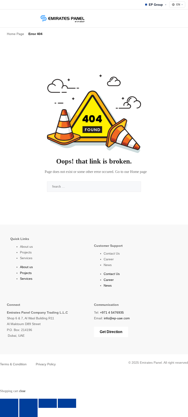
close (22, 391)
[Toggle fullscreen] (28, 403)
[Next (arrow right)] (28, 412)
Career (109, 259)
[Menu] (6, 18)
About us (26, 246)
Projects (26, 252)
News (108, 265)
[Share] (48, 403)
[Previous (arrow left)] (9, 412)
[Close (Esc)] (67, 403)
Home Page (15, 34)
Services (26, 258)
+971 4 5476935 (112, 312)
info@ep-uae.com (117, 318)
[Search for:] (94, 186)
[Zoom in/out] (9, 403)
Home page (138, 172)
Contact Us (112, 253)
